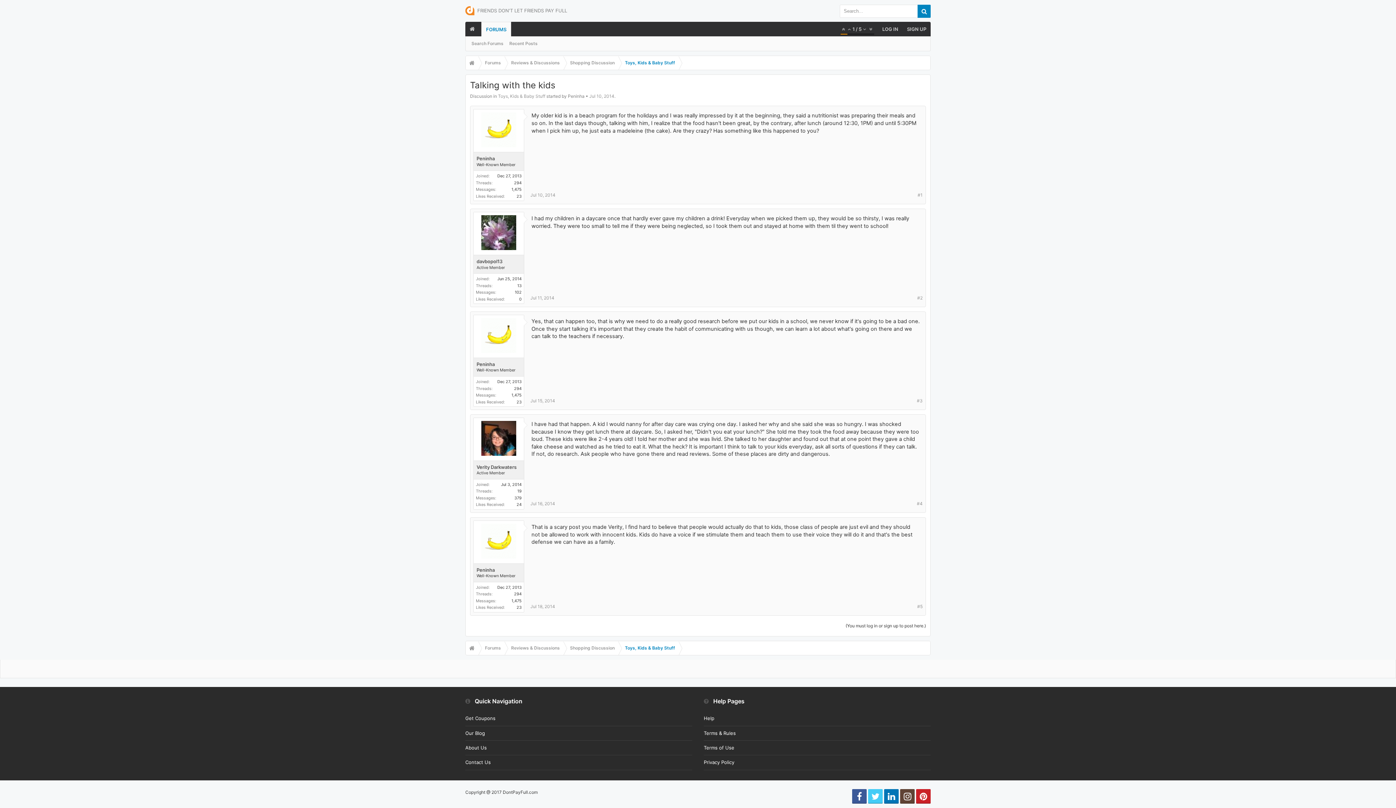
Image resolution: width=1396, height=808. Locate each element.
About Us (476, 748)
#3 (920, 400)
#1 (920, 195)
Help (709, 718)
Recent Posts (523, 43)
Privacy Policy (719, 762)
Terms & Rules (720, 733)
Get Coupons (480, 718)
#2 (920, 298)
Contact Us (478, 762)
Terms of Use (719, 748)
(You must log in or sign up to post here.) (886, 625)
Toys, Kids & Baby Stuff (521, 96)
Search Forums (488, 43)
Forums (496, 29)
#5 (920, 606)
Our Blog (475, 733)
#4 (920, 503)
